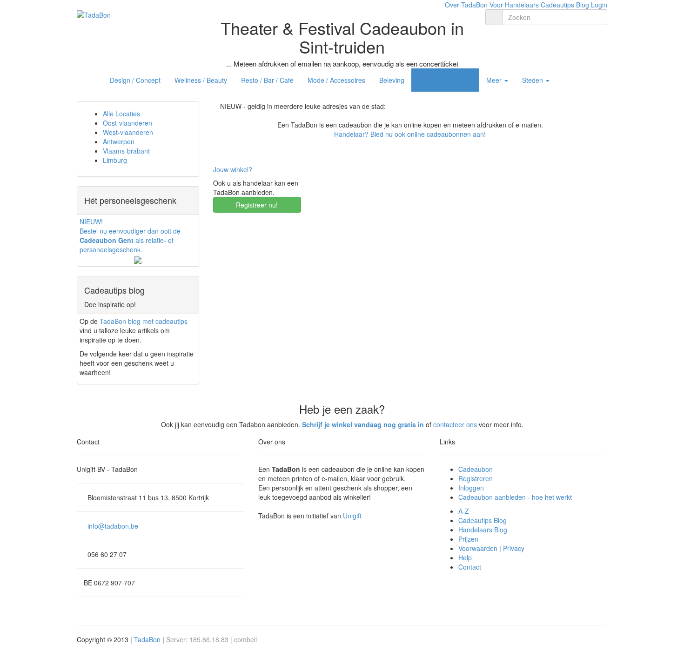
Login (599, 4)
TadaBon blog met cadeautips (144, 321)
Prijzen (468, 539)
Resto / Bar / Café (267, 80)
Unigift (352, 515)
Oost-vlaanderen (127, 123)
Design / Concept (135, 80)
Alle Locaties (121, 113)
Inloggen (471, 487)
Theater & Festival (445, 80)
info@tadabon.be (112, 525)
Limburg (115, 160)
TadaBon (147, 639)
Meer (494, 80)
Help (465, 557)
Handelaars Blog (482, 529)
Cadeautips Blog (565, 4)
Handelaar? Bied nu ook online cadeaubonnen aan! (410, 134)
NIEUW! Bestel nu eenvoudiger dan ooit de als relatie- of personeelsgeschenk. (130, 235)
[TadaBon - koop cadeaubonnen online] (94, 14)
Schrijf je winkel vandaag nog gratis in (363, 424)
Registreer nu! (257, 204)
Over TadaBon (466, 4)
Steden (533, 80)
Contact (469, 566)
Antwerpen (118, 141)
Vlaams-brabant (126, 150)
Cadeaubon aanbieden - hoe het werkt (515, 497)
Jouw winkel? (232, 169)
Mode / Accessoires (336, 80)
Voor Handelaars (514, 4)
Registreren (475, 478)
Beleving (391, 80)
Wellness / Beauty (200, 80)
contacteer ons (455, 424)
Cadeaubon (475, 469)
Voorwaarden (477, 548)
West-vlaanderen (128, 132)
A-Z (463, 511)
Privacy (513, 548)
